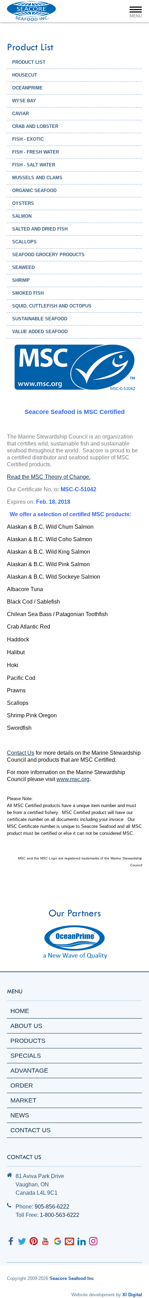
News (19, 1115)
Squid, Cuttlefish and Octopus (51, 306)
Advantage (29, 1070)
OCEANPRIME (27, 87)
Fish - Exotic (28, 139)
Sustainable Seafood (39, 318)
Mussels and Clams (37, 177)
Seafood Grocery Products (48, 254)
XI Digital (132, 1294)
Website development (93, 1294)
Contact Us (30, 1130)
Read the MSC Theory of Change (48, 477)
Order (21, 1085)
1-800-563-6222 (59, 1215)
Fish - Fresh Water (35, 152)
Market (23, 1100)
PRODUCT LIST (28, 62)
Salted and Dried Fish (40, 229)
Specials (25, 1055)
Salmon (22, 216)
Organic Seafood (34, 190)
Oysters (23, 203)
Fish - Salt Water (33, 164)
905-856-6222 (52, 1207)
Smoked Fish (28, 293)
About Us (26, 1025)
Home (19, 1010)
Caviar (20, 113)
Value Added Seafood (40, 331)
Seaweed (23, 267)
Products (27, 1040)
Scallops (24, 241)
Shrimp (21, 280)
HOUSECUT (24, 75)
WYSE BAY (24, 100)
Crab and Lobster (35, 126)
